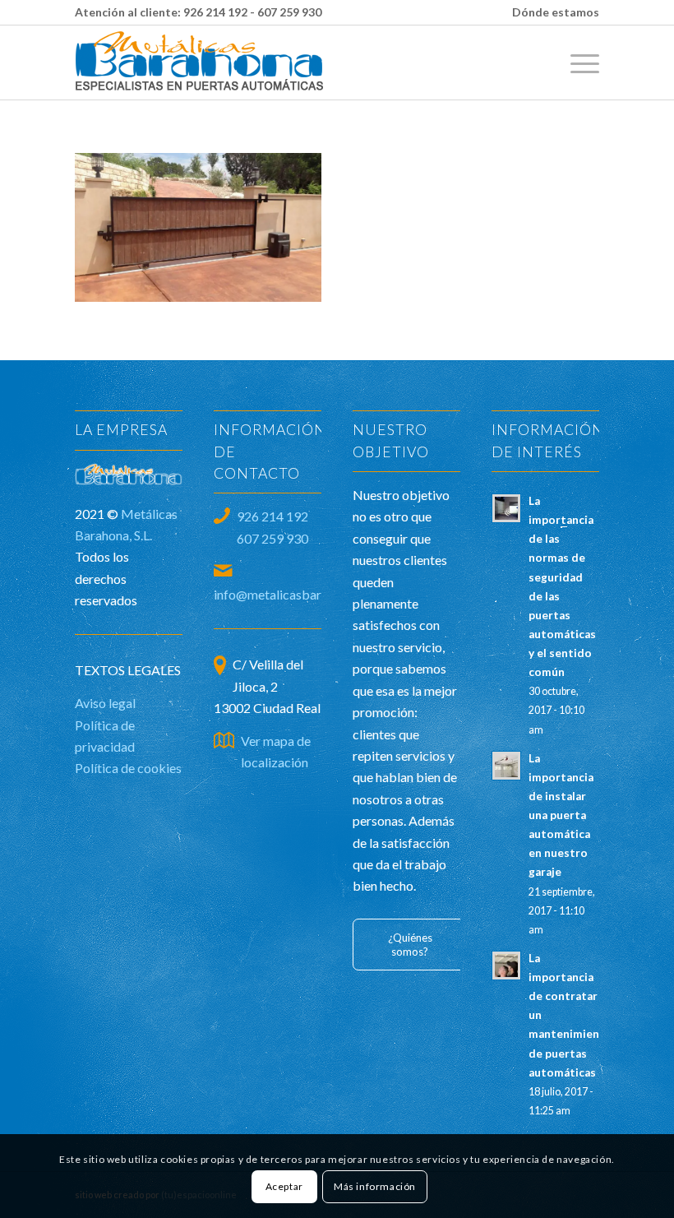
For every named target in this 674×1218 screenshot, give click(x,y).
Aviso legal (105, 703)
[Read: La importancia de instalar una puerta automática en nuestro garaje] (506, 765)
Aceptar (284, 1186)
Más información (375, 1186)
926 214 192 (215, 12)
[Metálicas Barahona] (200, 62)
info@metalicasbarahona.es (292, 594)
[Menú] (576, 62)
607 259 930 (289, 12)
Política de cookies (128, 768)
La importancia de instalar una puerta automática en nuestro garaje (561, 815)
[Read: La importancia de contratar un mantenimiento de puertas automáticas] (506, 965)
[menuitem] (551, 12)
